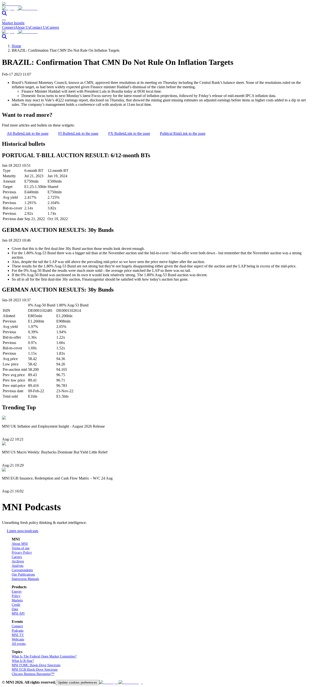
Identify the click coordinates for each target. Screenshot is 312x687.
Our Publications (23, 574)
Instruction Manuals (25, 579)
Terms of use (20, 548)
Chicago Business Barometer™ (33, 674)
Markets (17, 600)
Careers (53, 27)
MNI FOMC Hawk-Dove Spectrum (36, 665)
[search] (4, 14)
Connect (8, 27)
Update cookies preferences (77, 682)
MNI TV (18, 635)
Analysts (17, 566)
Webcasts (18, 639)
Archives (18, 561)
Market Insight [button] (13, 23)
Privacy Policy (22, 552)
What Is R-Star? (23, 661)
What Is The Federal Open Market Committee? (44, 656)
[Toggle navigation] (4, 20)
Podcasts (17, 630)
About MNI (20, 544)
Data (15, 609)
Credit (16, 605)
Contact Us (38, 27)
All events (19, 644)
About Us (22, 27)
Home (16, 46)
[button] (156, 8)
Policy (16, 596)
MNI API (18, 613)
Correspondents (22, 570)
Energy (17, 591)
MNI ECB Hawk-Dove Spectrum (35, 669)
